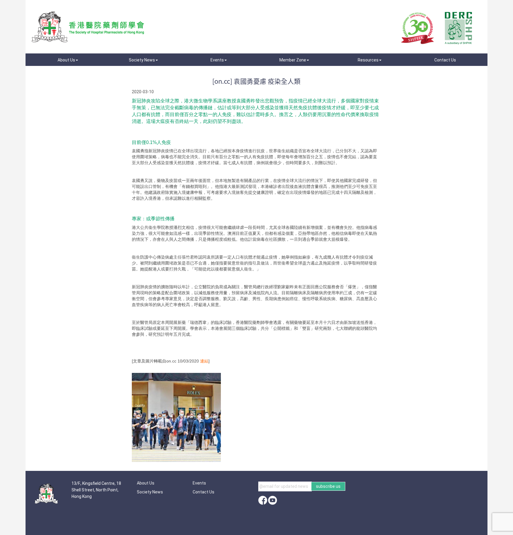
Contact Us (203, 492)
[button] (67, 60)
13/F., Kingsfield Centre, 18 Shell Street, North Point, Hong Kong (96, 490)
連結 (203, 361)
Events (199, 483)
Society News (150, 492)
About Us (145, 483)
